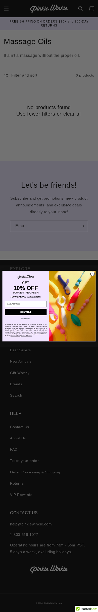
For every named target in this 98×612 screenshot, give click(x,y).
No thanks (25, 319)
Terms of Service (26, 336)
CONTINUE (25, 311)
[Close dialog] (92, 274)
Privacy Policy (15, 336)
